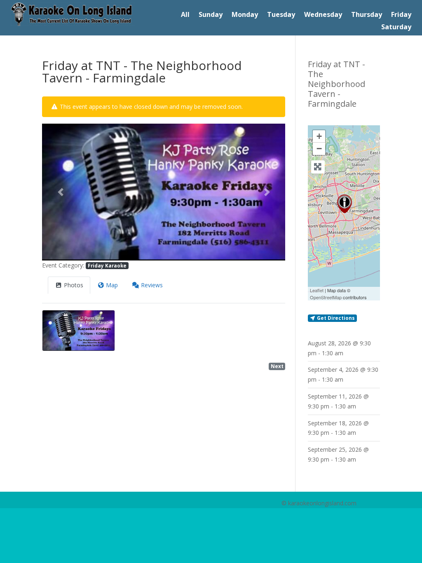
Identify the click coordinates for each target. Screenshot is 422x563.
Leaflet (317, 290)
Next (277, 366)
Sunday (211, 15)
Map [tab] (112, 285)
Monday (245, 15)
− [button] (319, 148)
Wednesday (323, 15)
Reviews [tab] (152, 285)
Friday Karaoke (107, 265)
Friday (401, 15)
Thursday (366, 15)
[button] (60, 192)
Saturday (396, 27)
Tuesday (281, 15)
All (185, 15)
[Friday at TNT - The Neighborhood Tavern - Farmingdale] (344, 204)
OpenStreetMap (326, 297)
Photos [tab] (73, 285)
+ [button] (319, 136)
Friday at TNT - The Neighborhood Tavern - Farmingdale (336, 84)
